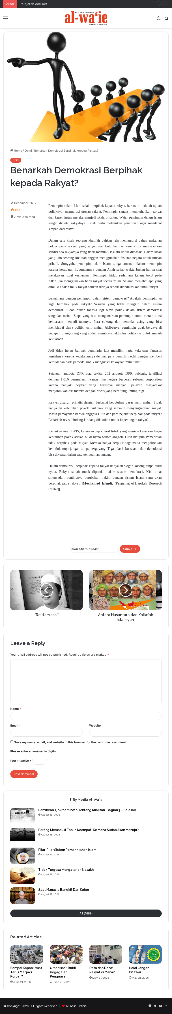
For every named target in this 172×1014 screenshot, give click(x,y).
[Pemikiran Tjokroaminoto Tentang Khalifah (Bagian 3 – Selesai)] (22, 816)
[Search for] (166, 20)
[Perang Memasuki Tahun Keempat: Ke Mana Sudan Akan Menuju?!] (22, 836)
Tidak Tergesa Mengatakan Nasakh (66, 870)
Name (15, 708)
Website (95, 725)
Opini (28, 150)
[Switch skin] (158, 20)
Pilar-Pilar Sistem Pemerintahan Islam (67, 850)
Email (15, 725)
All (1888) (86, 913)
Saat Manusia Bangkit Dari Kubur (63, 889)
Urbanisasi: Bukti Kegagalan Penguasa (63, 972)
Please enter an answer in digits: (33, 751)
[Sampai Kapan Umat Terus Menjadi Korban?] (26, 954)
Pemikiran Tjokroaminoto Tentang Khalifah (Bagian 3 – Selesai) (87, 810)
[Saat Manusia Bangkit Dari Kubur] (22, 895)
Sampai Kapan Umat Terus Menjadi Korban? (26, 972)
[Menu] (5, 20)
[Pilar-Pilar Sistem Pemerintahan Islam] (22, 856)
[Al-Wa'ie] (86, 18)
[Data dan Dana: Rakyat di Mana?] (105, 954)
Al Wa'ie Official (76, 1006)
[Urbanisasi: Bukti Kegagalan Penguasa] (66, 954)
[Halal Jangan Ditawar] (145, 954)
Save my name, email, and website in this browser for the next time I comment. (70, 742)
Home (17, 150)
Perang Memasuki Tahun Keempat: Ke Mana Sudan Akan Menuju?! (89, 830)
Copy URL (130, 549)
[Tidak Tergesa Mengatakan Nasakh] (22, 875)
